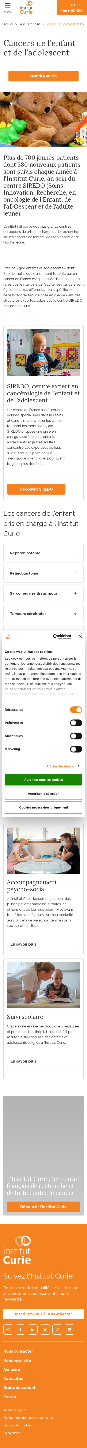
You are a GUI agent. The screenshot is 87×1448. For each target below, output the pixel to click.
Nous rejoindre (17, 1360)
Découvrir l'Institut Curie (43, 1207)
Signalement (11, 1433)
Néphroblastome (25, 553)
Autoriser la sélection (43, 793)
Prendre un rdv (43, 76)
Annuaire (11, 1369)
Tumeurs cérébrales (28, 614)
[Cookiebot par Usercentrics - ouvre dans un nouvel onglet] (53, 637)
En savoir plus (23, 944)
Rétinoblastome (24, 573)
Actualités (13, 1378)
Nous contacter (18, 1351)
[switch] (76, 722)
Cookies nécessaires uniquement (43, 807)
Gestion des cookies (17, 1425)
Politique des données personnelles (28, 1417)
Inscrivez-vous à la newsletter (43, 1314)
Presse (9, 1396)
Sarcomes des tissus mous (34, 593)
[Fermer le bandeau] (80, 636)
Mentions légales (15, 1410)
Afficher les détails (60, 766)
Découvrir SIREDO (36, 489)
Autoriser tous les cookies (43, 779)
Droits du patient (19, 1387)
